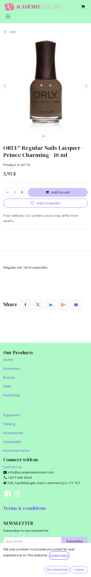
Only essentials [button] (57, 569)
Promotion (11, 368)
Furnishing (11, 395)
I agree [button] (79, 569)
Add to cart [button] (60, 192)
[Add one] (22, 192)
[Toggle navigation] (8, 16)
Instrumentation (16, 450)
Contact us (12, 467)
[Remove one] (7, 192)
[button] (4, 85)
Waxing (9, 424)
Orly (12, 32)
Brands (9, 377)
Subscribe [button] (74, 541)
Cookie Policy (59, 555)
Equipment (12, 415)
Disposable (12, 442)
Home (8, 360)
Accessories (13, 433)
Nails (7, 386)
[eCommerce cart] (83, 7)
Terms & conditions (24, 508)
